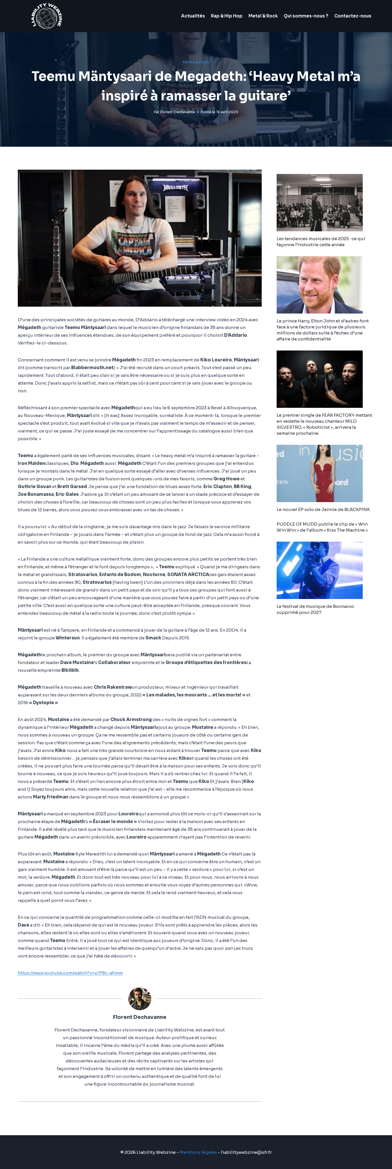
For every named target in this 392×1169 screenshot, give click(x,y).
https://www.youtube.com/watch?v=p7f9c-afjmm (70, 973)
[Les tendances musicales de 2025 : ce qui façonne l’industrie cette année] (325, 202)
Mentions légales (198, 1152)
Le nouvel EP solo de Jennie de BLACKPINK (323, 509)
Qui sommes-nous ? (306, 16)
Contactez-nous (352, 16)
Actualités (193, 16)
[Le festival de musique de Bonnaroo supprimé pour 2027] (325, 570)
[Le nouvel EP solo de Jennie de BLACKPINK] (325, 473)
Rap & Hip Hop (226, 16)
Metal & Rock (263, 16)
